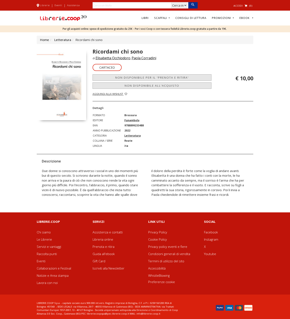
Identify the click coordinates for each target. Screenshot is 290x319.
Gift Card (99, 261)
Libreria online (103, 239)
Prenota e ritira (103, 246)
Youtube (210, 254)
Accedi (238, 5)
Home (44, 40)
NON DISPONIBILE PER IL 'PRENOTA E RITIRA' (152, 77)
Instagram (211, 239)
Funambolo (131, 120)
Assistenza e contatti (108, 232)
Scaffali (161, 18)
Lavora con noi (47, 283)
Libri (145, 18)
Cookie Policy (157, 239)
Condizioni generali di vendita (169, 254)
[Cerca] (193, 5)
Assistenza (73, 5)
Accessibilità (157, 268)
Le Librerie (44, 239)
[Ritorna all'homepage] (63, 18)
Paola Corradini (144, 58)
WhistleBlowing (159, 275)
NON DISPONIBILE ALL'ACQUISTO (152, 86)
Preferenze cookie (161, 282)
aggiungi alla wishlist (108, 94)
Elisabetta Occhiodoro (113, 58)
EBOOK (245, 18)
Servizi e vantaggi (49, 246)
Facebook (211, 232)
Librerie (45, 5)
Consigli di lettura (190, 18)
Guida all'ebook (104, 254)
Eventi (58, 5)
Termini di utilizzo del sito (166, 261)
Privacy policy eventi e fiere (167, 246)
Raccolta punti (47, 254)
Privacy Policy (157, 232)
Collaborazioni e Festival (54, 268)
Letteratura (62, 40)
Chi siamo (44, 232)
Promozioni (222, 18)
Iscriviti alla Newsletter (108, 268)
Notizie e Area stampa (53, 275)
